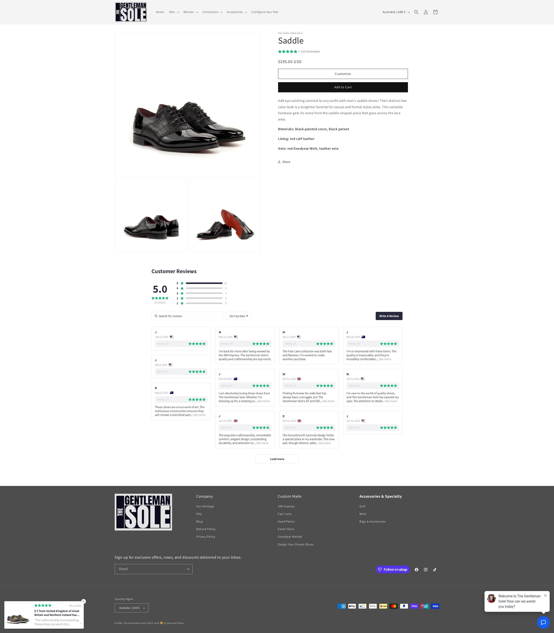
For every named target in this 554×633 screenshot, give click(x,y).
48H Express (286, 506)
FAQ (199, 514)
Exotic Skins (286, 529)
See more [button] (384, 359)
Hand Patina (286, 521)
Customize (343, 74)
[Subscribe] (187, 569)
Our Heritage (205, 506)
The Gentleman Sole (135, 623)
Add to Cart (343, 87)
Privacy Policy (205, 536)
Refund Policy (206, 529)
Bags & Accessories (372, 521)
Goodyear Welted (290, 536)
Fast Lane (284, 514)
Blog (199, 521)
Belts (363, 514)
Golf (362, 506)
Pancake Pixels (175, 623)
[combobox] (238, 316)
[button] (174, 11)
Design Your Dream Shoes (296, 544)
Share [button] (286, 162)
